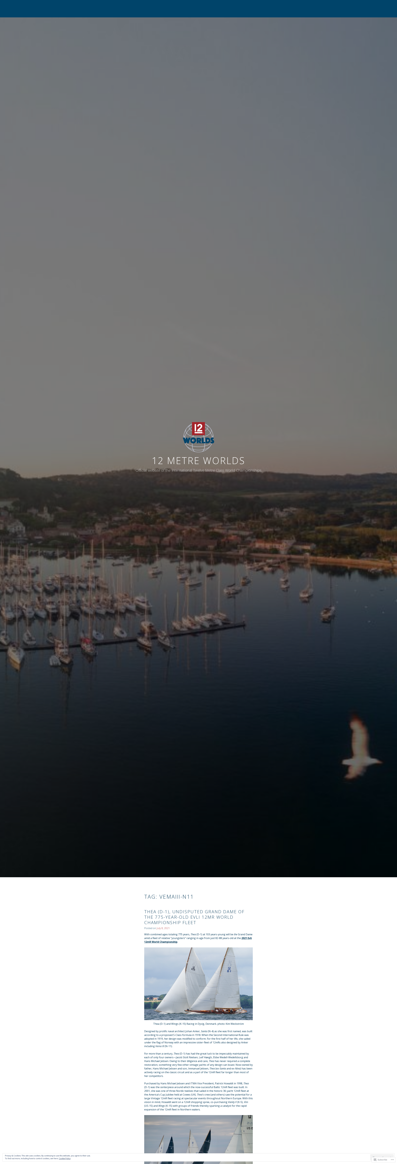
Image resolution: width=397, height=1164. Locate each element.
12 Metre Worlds (198, 460)
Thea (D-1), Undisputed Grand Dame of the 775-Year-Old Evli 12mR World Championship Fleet (194, 917)
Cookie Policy (65, 1158)
